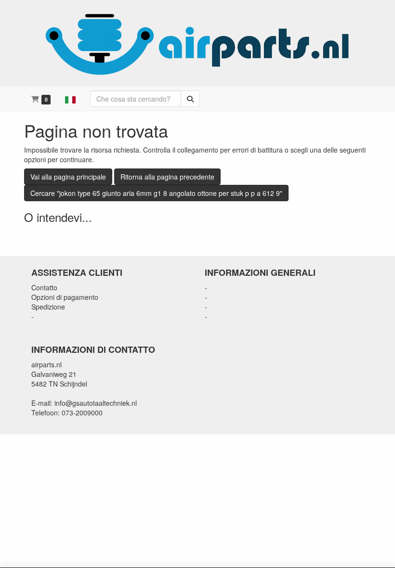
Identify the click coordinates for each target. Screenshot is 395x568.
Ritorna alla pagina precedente (167, 176)
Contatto (44, 287)
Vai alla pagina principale (68, 176)
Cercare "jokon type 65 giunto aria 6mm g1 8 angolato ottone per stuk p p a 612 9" (156, 193)
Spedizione (48, 306)
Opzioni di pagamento (64, 297)
